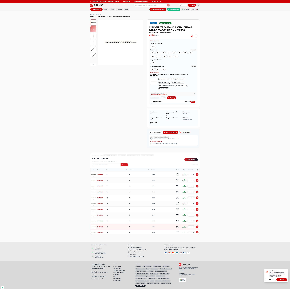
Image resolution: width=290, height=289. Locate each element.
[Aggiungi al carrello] (197, 174)
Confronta (270, 279)
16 (174, 53)
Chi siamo (115, 5)
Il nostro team (117, 280)
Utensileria (138, 266)
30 (170, 56)
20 (185, 53)
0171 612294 (186, 9)
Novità (105, 9)
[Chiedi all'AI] (192, 36)
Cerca (125, 165)
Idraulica (152, 281)
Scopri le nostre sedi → (98, 279)
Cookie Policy (117, 268)
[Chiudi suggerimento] (286, 271)
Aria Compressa (154, 268)
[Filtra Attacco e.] (149, 170)
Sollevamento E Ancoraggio (142, 276)
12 (163, 53)
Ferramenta (150, 271)
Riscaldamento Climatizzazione (163, 281)
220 (153, 63)
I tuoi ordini (133, 254)
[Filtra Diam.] (126, 170)
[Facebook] (180, 271)
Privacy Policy (117, 266)
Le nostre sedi (117, 278)
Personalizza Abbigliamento (158, 9)
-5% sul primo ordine (174, 9)
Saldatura (152, 276)
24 (153, 56)
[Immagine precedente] (100, 42)
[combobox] (150, 5)
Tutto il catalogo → (140, 285)
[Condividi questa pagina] (195, 36)
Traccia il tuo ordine (135, 252)
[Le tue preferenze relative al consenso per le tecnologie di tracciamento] (2, 287)
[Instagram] (183, 271)
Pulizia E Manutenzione (141, 271)
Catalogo (98, 14)
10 (157, 53)
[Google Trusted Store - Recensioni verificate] (182, 280)
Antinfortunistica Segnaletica (142, 268)
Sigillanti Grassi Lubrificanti (161, 271)
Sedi (124, 5)
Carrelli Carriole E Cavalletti (163, 278)
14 (168, 53)
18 (179, 53)
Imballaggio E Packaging (141, 278)
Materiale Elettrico (160, 276)
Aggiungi (172, 98)
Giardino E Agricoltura (140, 283)
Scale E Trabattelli (154, 273)
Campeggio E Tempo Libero (153, 283)
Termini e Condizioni (119, 270)
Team (120, 5)
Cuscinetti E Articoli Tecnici (166, 268)
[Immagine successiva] (140, 42)
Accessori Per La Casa (166, 283)
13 (163, 69)
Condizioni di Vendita (119, 272)
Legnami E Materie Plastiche (142, 281)
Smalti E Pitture (152, 278)
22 (190, 53)
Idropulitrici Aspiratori (164, 273)
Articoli (112, 9)
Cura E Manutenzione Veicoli (142, 273)
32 (175, 56)
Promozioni (119, 9)
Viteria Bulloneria (157, 266)
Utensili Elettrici (166, 266)
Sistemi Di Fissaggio (147, 266)
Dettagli (282, 279)
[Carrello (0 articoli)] (198, 5)
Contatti (115, 276)
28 (164, 56)
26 (158, 56)
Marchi (126, 9)
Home (92, 14)
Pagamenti (116, 274)
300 (153, 46)
